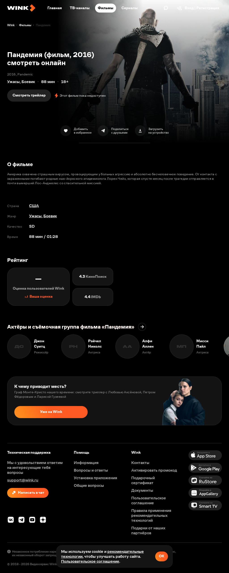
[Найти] (166, 8)
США (34, 205)
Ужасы (35, 216)
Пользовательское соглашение (90, 561)
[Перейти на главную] (21, 8)
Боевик (50, 216)
